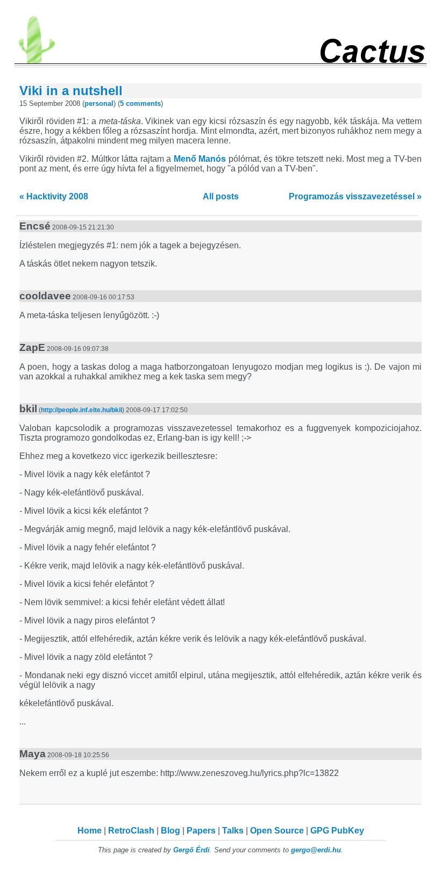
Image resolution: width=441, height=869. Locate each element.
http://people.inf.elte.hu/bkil (81, 410)
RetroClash (131, 830)
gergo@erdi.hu (316, 850)
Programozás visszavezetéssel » (355, 196)
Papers (201, 830)
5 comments (140, 103)
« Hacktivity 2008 (53, 196)
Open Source (277, 830)
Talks (233, 830)
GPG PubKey (337, 830)
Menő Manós (200, 158)
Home (89, 830)
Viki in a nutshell (71, 90)
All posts (221, 196)
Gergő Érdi (191, 850)
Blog (170, 830)
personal (98, 103)
